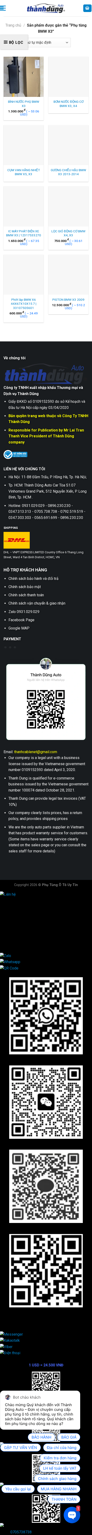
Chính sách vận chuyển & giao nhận (36, 603)
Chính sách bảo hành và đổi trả (33, 578)
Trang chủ (13, 25)
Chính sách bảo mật (24, 587)
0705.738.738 (20, 918)
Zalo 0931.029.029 (23, 611)
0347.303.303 (20, 936)
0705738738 (21, 1532)
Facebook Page (21, 620)
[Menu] (3, 8)
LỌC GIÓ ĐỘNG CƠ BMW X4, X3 (68, 233)
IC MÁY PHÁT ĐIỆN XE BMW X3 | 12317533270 (23, 233)
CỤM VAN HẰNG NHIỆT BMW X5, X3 (23, 172)
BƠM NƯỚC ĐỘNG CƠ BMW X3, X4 (69, 104)
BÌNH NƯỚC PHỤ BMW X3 (23, 104)
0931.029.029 (20, 912)
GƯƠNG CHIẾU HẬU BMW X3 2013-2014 (68, 172)
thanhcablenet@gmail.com (35, 752)
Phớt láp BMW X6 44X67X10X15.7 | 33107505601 (23, 304)
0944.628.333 (20, 906)
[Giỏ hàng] (87, 8)
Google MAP (18, 628)
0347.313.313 (20, 924)
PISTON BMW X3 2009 (68, 299)
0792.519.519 (20, 930)
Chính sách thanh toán (26, 595)
